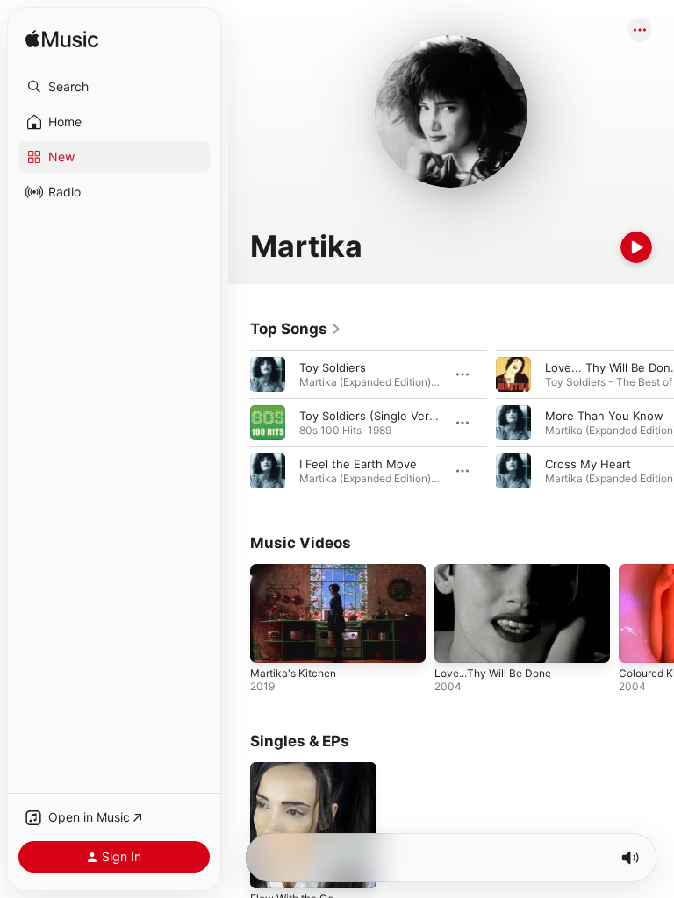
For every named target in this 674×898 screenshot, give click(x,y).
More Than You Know (604, 416)
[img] (61, 40)
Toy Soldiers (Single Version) (377, 416)
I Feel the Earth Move (358, 464)
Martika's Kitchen (293, 673)
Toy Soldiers (332, 367)
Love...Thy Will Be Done (492, 673)
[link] (295, 329)
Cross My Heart (588, 464)
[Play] (636, 247)
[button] (114, 87)
